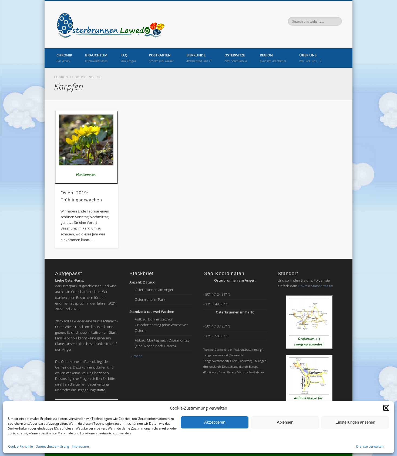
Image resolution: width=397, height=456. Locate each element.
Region (273, 58)
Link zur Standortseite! (315, 285)
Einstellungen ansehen (355, 422)
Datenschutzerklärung (52, 446)
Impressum (80, 446)
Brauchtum (96, 58)
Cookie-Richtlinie (20, 446)
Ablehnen (285, 422)
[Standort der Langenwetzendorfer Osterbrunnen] (309, 322)
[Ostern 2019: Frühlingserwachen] (86, 147)
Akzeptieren (214, 422)
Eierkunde (198, 58)
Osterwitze (235, 58)
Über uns (310, 58)
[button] (386, 408)
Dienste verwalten (369, 446)
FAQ (128, 58)
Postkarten (161, 58)
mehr (135, 355)
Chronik (64, 58)
